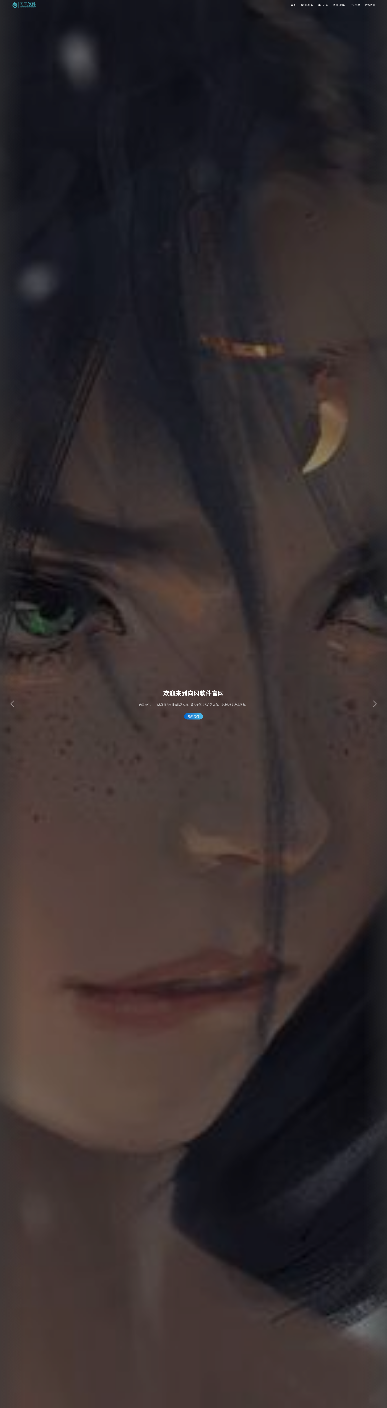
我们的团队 (339, 5)
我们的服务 (307, 5)
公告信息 (355, 5)
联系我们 (370, 5)
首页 (293, 5)
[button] (375, 704)
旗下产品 (323, 5)
